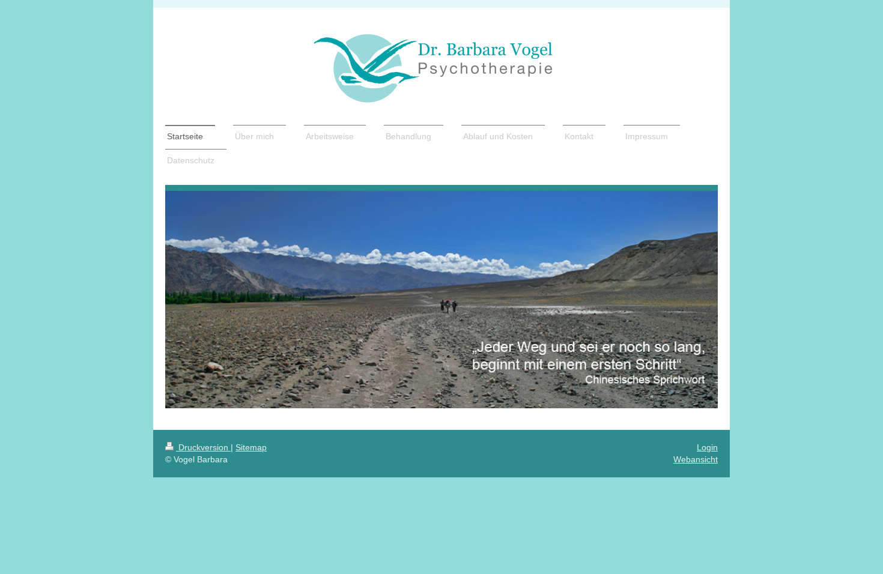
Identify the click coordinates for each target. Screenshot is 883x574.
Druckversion (203, 447)
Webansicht (695, 459)
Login (707, 447)
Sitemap (251, 447)
